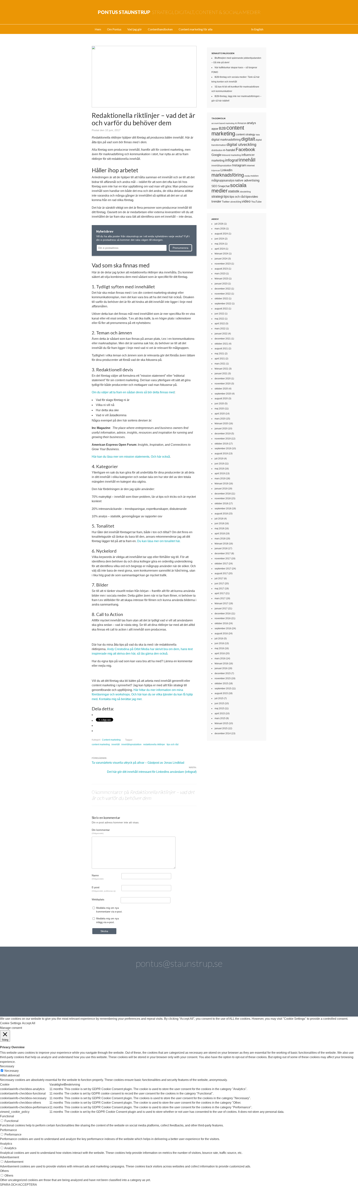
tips (226, 196)
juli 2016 (219, 638)
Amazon (241, 123)
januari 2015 (221, 728)
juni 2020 (219, 403)
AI (236, 123)
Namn (97, 877)
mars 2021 (220, 363)
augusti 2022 (221, 308)
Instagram (239, 165)
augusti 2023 (221, 268)
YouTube (256, 201)
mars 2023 (220, 273)
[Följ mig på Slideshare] (231, 996)
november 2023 (223, 263)
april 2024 (220, 248)
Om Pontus (114, 29)
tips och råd (172, 744)
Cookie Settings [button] (10, 1023)
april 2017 (220, 593)
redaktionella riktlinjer (154, 744)
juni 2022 (219, 313)
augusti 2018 (221, 513)
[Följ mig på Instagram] (210, 996)
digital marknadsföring (226, 139)
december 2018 (223, 493)
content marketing (101, 744)
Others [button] (4, 1170)
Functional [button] (7, 1116)
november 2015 (223, 678)
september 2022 (223, 303)
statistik (233, 191)
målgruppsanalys (222, 180)
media (247, 176)
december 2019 (223, 433)
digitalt (248, 139)
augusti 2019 (221, 453)
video (246, 201)
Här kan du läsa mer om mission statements (120, 456)
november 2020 (223, 383)
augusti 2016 (221, 633)
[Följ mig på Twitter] (105, 996)
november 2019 (223, 438)
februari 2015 (221, 723)
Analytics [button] (6, 1143)
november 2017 (223, 558)
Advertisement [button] (9, 1157)
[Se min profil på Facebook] (147, 996)
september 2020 (223, 393)
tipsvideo (251, 196)
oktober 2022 (221, 298)
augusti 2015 (221, 693)
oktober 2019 (221, 443)
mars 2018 (220, 538)
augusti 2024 (221, 233)
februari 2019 (221, 483)
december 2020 (223, 378)
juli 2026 (219, 223)
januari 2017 (221, 608)
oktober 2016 (221, 623)
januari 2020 (221, 428)
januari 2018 (221, 548)
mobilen (254, 176)
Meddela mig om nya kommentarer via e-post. (109, 910)
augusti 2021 (221, 348)
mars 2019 (220, 478)
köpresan (215, 170)
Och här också (160, 456)
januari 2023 (221, 283)
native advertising (247, 180)
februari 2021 (221, 368)
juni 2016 (219, 643)
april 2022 (220, 323)
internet (251, 165)
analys (251, 123)
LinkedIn (226, 170)
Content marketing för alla (195, 29)
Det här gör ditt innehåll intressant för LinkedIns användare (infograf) (152, 771)
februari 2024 (221, 253)
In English (257, 29)
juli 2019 (219, 458)
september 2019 (223, 448)
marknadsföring (227, 175)
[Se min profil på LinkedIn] (126, 996)
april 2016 (220, 653)
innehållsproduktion (131, 744)
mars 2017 (220, 598)
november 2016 (223, 618)
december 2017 (223, 553)
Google (216, 155)
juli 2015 (219, 698)
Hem (98, 29)
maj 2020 (219, 408)
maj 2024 (219, 243)
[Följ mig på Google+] (189, 996)
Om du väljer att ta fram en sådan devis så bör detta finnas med (133, 392)
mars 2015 (220, 718)
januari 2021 (221, 373)
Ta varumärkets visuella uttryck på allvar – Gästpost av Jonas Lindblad (138, 762)
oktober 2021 (221, 343)
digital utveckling (241, 144)
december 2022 (223, 288)
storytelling (245, 191)
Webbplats (98, 899)
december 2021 (223, 338)
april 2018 (220, 533)
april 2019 (220, 473)
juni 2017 (219, 583)
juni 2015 (219, 703)
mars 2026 (220, 228)
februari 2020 (221, 423)
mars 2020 (220, 418)
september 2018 (223, 508)
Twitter (226, 201)
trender (216, 201)
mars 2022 (220, 328)
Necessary (11, 1070)
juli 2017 (219, 578)
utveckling (235, 201)
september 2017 (223, 568)
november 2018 (223, 498)
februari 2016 (221, 663)
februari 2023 (221, 278)
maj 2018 (219, 528)
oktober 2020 (221, 388)
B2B (222, 128)
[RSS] (253, 996)
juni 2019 (219, 463)
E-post (103, 889)
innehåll (116, 744)
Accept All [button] (28, 1023)
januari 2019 (221, 488)
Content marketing (111, 739)
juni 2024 (219, 238)
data (258, 135)
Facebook (245, 149)
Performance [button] (8, 1130)
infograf (231, 160)
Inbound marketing (231, 155)
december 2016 (223, 613)
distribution (217, 150)
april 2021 (220, 358)
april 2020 (220, 413)
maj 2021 (219, 353)
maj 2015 (219, 708)
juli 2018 (219, 518)
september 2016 (223, 628)
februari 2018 (221, 543)
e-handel (229, 150)
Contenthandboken (160, 29)
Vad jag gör (134, 29)
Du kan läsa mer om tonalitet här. (159, 541)
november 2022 (223, 293)
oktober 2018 (221, 503)
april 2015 (220, 713)
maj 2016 (219, 648)
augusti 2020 (221, 398)
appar (214, 128)
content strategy (245, 134)
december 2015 (223, 673)
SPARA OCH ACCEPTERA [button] (18, 1184)
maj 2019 (219, 468)
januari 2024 (221, 258)
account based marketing (222, 123)
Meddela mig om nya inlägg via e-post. (107, 920)
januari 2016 (221, 668)
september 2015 (223, 688)
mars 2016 (220, 658)
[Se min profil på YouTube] (168, 996)
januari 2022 (221, 333)
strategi (217, 196)
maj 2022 (219, 318)
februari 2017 (221, 603)
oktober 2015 (221, 683)
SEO (214, 186)
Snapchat (224, 186)
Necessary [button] (7, 1066)
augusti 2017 (221, 573)
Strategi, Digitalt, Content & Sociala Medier (179, 12)
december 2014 (223, 733)
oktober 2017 (221, 563)
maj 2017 (219, 588)
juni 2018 (219, 523)
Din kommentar (101, 831)
